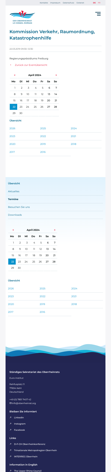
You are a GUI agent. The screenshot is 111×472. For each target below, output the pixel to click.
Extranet (80, 3)
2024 (74, 128)
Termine (13, 199)
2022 (43, 136)
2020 (12, 144)
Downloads (15, 214)
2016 (43, 152)
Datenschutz (68, 3)
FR (99, 3)
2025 (43, 128)
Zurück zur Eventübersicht (31, 65)
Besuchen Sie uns (19, 207)
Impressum (55, 3)
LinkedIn (19, 417)
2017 (12, 152)
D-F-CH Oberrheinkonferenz (29, 444)
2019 (43, 144)
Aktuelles (13, 191)
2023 (12, 136)
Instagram (20, 423)
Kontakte (44, 3)
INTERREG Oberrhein (25, 456)
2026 (12, 128)
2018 (73, 144)
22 (14, 106)
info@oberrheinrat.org (24, 403)
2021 (73, 136)
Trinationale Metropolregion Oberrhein (35, 450)
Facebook (19, 430)
